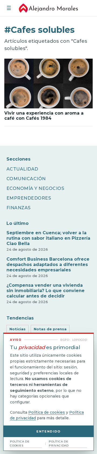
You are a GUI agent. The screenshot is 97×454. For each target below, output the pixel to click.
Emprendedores (28, 198)
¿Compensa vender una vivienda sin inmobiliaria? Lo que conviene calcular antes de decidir (45, 291)
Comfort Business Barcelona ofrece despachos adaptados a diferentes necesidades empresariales (47, 264)
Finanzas (18, 207)
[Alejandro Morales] (48, 8)
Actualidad (22, 169)
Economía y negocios (35, 188)
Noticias (17, 329)
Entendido (48, 431)
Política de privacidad (59, 443)
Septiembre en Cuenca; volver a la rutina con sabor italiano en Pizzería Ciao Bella (48, 238)
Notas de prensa (50, 329)
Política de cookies (46, 412)
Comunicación (26, 178)
